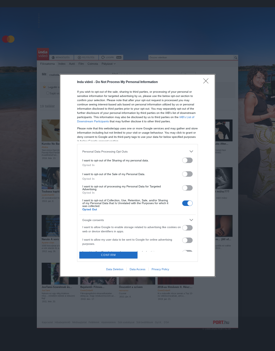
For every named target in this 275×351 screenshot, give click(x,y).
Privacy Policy (160, 269)
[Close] (207, 82)
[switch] (187, 160)
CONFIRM (108, 254)
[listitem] (137, 151)
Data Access (137, 269)
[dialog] (137, 175)
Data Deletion (114, 269)
